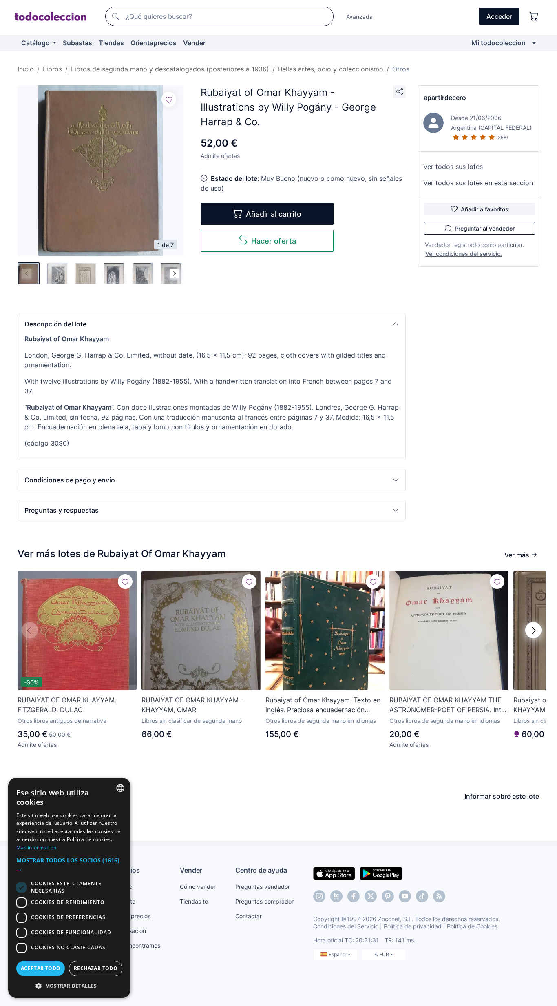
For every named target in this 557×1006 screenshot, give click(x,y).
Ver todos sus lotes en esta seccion (478, 183)
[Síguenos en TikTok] (422, 896)
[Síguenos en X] (371, 896)
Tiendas (111, 43)
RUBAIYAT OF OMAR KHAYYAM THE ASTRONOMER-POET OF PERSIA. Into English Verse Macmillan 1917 (447, 705)
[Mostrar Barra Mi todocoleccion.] (534, 43)
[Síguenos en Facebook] (353, 896)
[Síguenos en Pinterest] (388, 896)
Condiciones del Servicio (345, 926)
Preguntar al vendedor (485, 228)
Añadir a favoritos (484, 209)
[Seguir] (168, 99)
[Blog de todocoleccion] (439, 896)
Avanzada (359, 16)
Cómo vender (198, 886)
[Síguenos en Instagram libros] (336, 896)
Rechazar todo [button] (95, 968)
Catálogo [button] (36, 43)
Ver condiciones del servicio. (463, 253)
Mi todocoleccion (498, 43)
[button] (211, 324)
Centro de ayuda (261, 870)
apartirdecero (445, 97)
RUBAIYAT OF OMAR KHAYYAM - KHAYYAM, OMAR (192, 705)
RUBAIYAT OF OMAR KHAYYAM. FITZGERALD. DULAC (67, 705)
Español (338, 954)
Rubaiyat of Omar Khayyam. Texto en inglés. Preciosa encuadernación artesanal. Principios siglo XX (322, 705)
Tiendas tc (194, 901)
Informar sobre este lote (501, 796)
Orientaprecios (153, 43)
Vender (194, 43)
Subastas (77, 43)
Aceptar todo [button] (41, 968)
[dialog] (69, 888)
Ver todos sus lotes (453, 166)
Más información (36, 847)
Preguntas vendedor (262, 886)
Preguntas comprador (264, 901)
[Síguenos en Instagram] (319, 896)
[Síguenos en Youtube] (405, 896)
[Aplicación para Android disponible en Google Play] (381, 873)
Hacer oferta (273, 241)
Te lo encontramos (135, 945)
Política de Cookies (472, 926)
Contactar (248, 916)
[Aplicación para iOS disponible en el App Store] (334, 873)
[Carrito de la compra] (534, 16)
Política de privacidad (413, 926)
